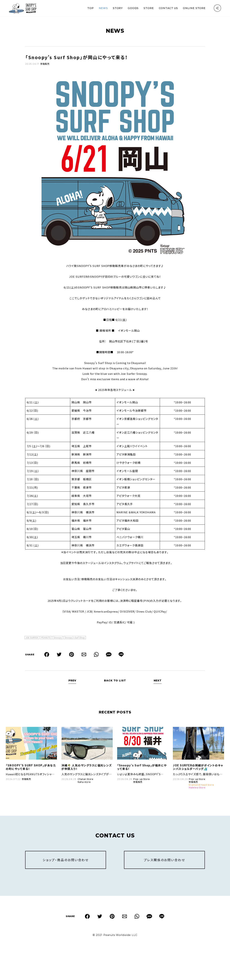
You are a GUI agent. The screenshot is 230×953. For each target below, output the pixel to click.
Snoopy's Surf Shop (75, 637)
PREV (72, 680)
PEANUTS (45, 637)
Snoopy (58, 637)
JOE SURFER (32, 637)
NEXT (158, 680)
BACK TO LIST (115, 680)
